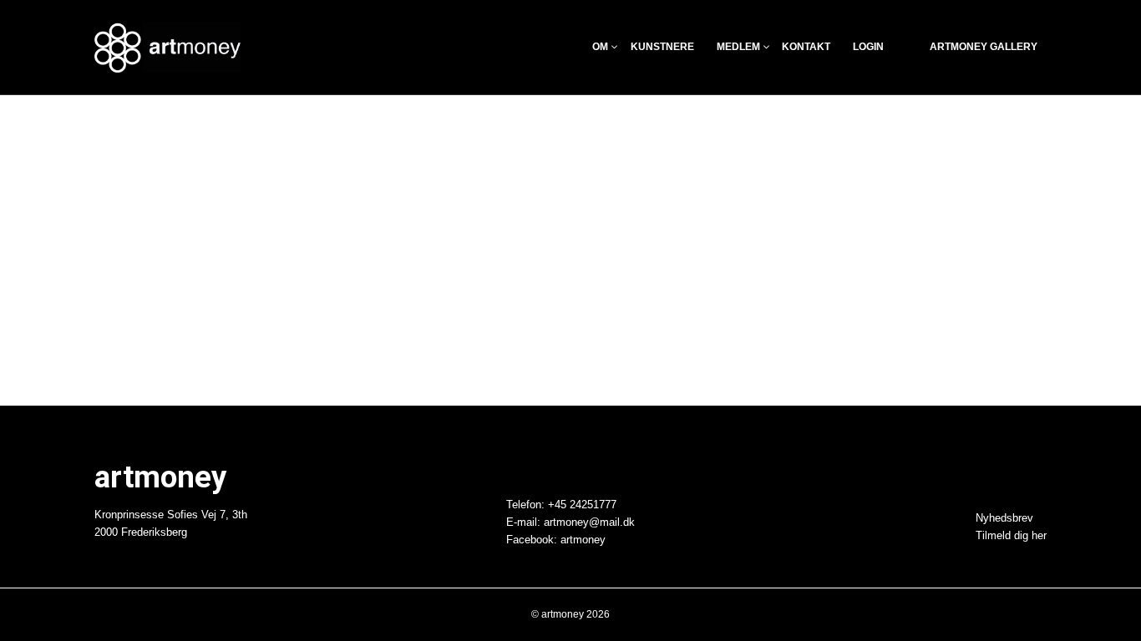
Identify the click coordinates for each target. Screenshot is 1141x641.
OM (600, 47)
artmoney (583, 540)
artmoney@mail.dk (589, 522)
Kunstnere (662, 47)
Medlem (738, 47)
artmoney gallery (983, 47)
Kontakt (806, 47)
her (1039, 536)
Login (868, 47)
